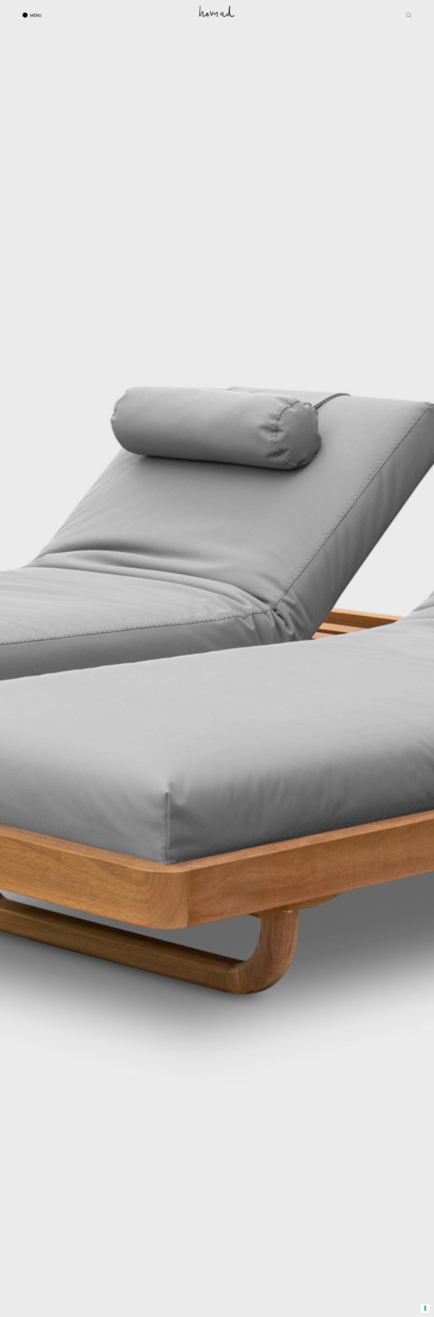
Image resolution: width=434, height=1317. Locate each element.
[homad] (217, 11)
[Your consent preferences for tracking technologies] (425, 1308)
